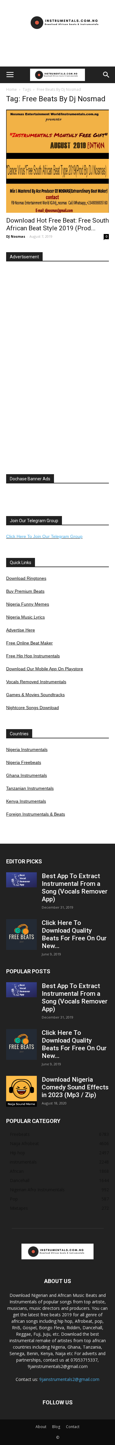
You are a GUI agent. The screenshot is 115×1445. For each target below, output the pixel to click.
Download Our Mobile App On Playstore (44, 668)
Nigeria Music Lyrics (25, 617)
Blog (56, 1426)
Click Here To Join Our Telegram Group (44, 536)
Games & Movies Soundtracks (35, 694)
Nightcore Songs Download (32, 707)
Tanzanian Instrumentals (30, 788)
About (41, 1426)
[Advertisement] (58, 55)
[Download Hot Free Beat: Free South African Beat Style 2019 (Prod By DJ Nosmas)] (57, 161)
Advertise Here (20, 630)
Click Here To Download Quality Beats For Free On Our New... (74, 934)
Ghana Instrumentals (26, 775)
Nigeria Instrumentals (27, 749)
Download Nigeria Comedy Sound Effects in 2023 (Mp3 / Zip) (75, 1087)
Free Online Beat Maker (29, 642)
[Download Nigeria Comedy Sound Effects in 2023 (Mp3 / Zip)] (21, 1091)
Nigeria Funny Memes (27, 604)
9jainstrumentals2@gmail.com (69, 1379)
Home (11, 89)
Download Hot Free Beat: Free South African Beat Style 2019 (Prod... (57, 224)
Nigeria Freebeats (23, 762)
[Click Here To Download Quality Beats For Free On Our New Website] (21, 934)
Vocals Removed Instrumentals (36, 681)
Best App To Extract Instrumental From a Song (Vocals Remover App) (75, 887)
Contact (72, 1426)
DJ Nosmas (15, 236)
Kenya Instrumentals (26, 801)
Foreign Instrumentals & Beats (35, 814)
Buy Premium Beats (25, 591)
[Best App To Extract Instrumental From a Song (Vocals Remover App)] (21, 879)
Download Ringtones (26, 578)
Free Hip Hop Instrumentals (33, 655)
